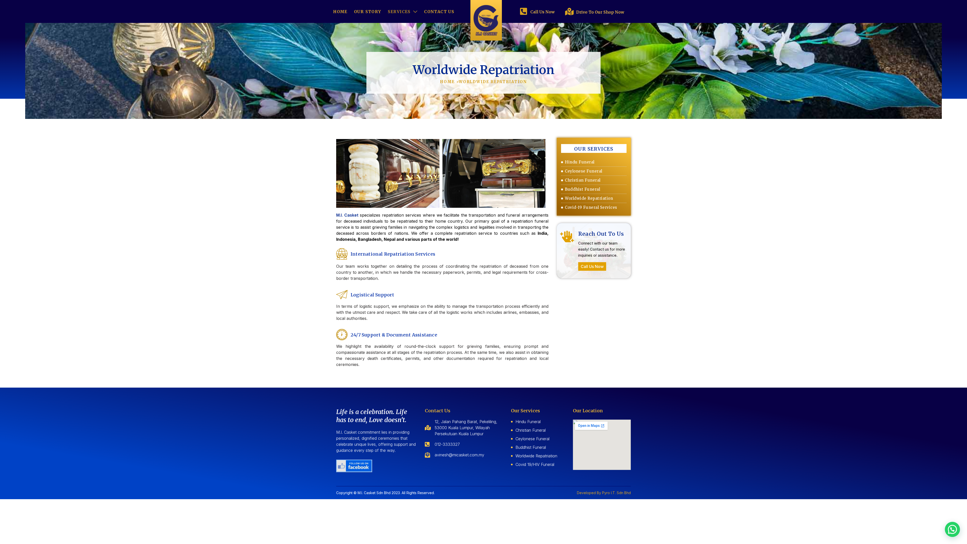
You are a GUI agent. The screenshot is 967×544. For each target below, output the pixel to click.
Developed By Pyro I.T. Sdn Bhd (604, 493)
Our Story (367, 12)
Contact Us (439, 12)
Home (340, 12)
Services (399, 12)
